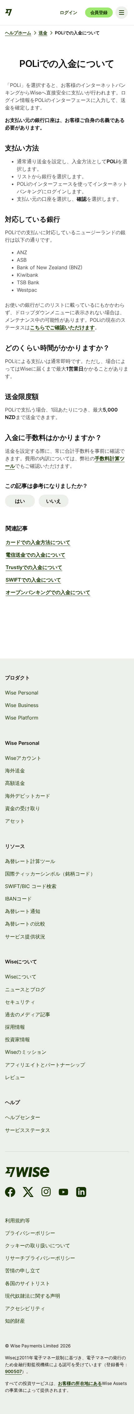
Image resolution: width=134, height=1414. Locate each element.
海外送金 (15, 770)
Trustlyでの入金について (34, 567)
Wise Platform (21, 718)
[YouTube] (63, 1193)
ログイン (68, 12)
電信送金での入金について (35, 555)
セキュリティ (20, 1002)
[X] (28, 1193)
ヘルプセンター (22, 1117)
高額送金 (15, 783)
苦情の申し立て (22, 1270)
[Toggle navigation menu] (121, 12)
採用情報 (15, 1027)
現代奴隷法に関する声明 (32, 1296)
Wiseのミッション (25, 1052)
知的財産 (15, 1321)
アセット (15, 821)
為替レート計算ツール (30, 861)
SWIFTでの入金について (33, 580)
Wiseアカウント (23, 758)
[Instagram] (46, 1193)
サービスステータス (27, 1130)
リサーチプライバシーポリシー (40, 1258)
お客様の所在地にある (80, 1383)
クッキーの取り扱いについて (37, 1245)
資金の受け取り (22, 808)
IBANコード (18, 899)
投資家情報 (17, 1039)
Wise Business (21, 705)
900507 (13, 1371)
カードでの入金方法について (38, 542)
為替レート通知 (22, 911)
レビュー (15, 1077)
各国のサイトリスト (27, 1283)
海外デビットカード (27, 796)
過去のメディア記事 (27, 1014)
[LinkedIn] (81, 1193)
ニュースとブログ (25, 989)
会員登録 (99, 12)
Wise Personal (21, 692)
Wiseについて (20, 976)
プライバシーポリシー (30, 1233)
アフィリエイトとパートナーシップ (45, 1065)
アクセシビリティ (25, 1308)
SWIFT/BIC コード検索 (30, 886)
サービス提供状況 (25, 936)
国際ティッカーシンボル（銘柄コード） (50, 874)
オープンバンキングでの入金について (48, 592)
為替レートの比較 (25, 924)
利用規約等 (17, 1220)
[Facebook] (10, 1193)
